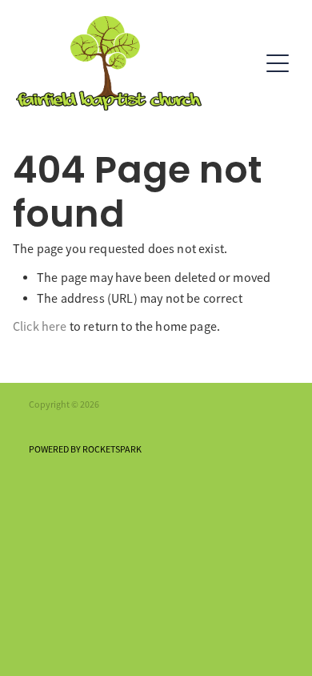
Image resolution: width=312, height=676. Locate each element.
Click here (40, 327)
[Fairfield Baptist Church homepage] (137, 63)
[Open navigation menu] (277, 63)
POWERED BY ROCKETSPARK (85, 449)
